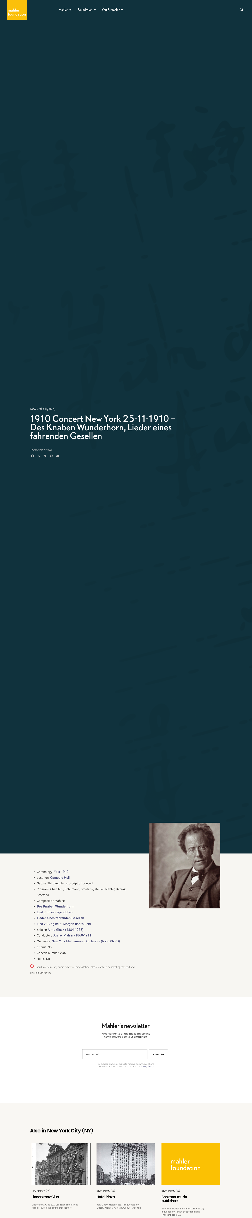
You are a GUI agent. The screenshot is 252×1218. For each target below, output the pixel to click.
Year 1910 (61, 872)
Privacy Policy (147, 1066)
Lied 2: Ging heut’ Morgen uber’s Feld (64, 924)
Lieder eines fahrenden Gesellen (60, 918)
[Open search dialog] (241, 10)
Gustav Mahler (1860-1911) (73, 935)
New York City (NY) (42, 409)
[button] (32, 456)
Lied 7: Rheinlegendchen (55, 912)
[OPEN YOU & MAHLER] (122, 10)
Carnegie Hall (60, 878)
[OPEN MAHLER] (70, 10)
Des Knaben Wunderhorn (55, 906)
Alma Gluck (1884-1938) (65, 930)
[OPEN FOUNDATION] (94, 10)
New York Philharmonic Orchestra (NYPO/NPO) (86, 941)
